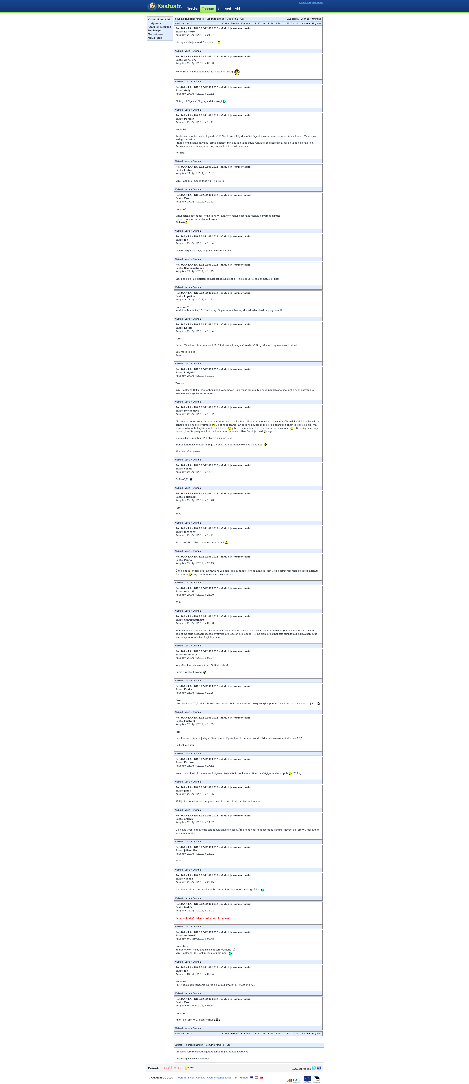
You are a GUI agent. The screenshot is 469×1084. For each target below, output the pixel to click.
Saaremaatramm (194, 267)
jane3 (187, 790)
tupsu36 (189, 591)
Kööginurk (154, 23)
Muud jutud (155, 37)
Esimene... (246, 23)
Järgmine (316, 19)
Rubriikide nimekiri (194, 19)
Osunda (197, 51)
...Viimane (305, 23)
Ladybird (189, 372)
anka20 (188, 818)
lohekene (190, 531)
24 (297, 23)
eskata (188, 468)
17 (268, 23)
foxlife (188, 907)
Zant (187, 198)
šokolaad (190, 496)
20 (279, 23)
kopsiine (189, 296)
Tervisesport (155, 30)
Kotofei (188, 327)
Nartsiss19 (190, 654)
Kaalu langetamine (159, 26)
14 (254, 23)
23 (292, 23)
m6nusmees (191, 410)
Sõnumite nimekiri (215, 19)
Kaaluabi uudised (159, 19)
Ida (186, 239)
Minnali (188, 559)
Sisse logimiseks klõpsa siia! (192, 1058)
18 (272, 23)
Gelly (187, 90)
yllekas (188, 878)
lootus (188, 170)
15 (259, 23)
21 (283, 23)
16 (263, 23)
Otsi (242, 19)
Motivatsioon (156, 34)
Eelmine (305, 19)
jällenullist (190, 850)
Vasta (187, 51)
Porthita (189, 118)
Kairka (188, 689)
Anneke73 (190, 59)
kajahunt (189, 720)
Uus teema (232, 19)
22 (288, 23)
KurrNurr (189, 31)
